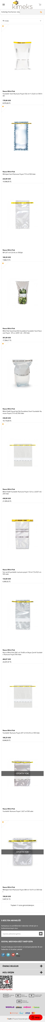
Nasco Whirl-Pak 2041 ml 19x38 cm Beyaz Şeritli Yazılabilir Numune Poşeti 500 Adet (22, 654)
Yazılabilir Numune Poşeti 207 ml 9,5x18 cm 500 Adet (21, 733)
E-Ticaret (15, 1019)
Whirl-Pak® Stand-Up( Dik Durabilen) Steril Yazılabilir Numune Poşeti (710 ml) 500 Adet (22, 412)
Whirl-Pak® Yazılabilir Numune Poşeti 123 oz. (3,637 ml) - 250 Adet (22, 493)
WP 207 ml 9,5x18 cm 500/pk (13, 253)
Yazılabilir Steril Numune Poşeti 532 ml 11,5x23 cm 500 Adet (22, 95)
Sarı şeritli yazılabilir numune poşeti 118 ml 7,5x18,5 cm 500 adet (22, 573)
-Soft (9, 1019)
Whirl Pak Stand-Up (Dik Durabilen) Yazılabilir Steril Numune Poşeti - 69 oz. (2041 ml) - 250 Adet (22, 332)
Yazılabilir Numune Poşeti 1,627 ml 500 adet (18, 811)
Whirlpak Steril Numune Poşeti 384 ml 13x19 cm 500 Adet (22, 891)
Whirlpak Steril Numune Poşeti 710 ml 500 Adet (19, 174)
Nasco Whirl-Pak (9, 91)
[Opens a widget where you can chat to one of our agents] (35, 1018)
